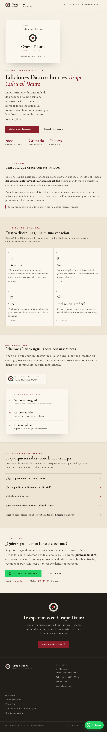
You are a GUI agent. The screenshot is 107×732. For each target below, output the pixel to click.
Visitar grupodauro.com (20, 129)
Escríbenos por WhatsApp (25, 573)
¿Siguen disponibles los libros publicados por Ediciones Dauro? (40, 514)
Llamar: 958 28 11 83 (57, 573)
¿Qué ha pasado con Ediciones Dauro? (26, 478)
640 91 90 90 (43, 581)
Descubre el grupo (53, 129)
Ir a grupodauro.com (51, 644)
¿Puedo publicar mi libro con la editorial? (28, 487)
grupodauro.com (81, 5)
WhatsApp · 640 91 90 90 (67, 677)
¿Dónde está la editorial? (19, 496)
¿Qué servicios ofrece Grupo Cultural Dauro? (30, 505)
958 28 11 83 (61, 681)
